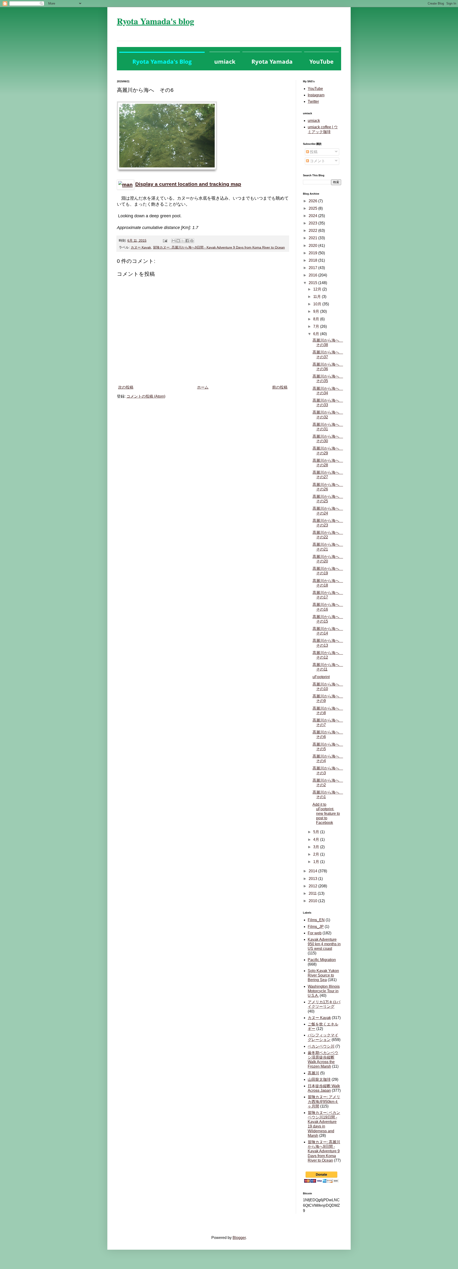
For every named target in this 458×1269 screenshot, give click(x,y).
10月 (317, 304)
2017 (313, 268)
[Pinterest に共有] (191, 240)
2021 (313, 238)
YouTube (315, 89)
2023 (313, 223)
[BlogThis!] (178, 240)
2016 (313, 275)
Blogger (239, 1238)
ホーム (202, 387)
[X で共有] (182, 240)
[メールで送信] (173, 240)
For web (315, 933)
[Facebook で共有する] (187, 240)
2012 (313, 886)
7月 (316, 326)
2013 (313, 879)
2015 (313, 283)
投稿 (313, 152)
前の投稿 (279, 387)
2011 (313, 893)
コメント (317, 161)
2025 (313, 208)
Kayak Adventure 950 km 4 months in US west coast (324, 944)
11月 (317, 297)
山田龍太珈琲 (319, 1079)
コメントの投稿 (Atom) (145, 396)
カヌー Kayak (141, 247)
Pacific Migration (322, 960)
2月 (316, 854)
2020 (313, 246)
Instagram (316, 95)
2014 (313, 871)
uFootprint (321, 677)
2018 (313, 260)
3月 (316, 847)
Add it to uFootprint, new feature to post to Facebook (326, 813)
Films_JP (316, 927)
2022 (313, 231)
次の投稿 (125, 387)
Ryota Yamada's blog (155, 21)
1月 (316, 862)
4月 (316, 839)
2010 (313, 901)
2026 (313, 201)
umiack (314, 121)
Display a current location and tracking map (188, 184)
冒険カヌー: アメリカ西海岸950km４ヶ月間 (324, 1101)
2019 (313, 253)
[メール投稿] (164, 240)
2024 (313, 216)
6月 (316, 334)
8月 (316, 319)
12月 (317, 289)
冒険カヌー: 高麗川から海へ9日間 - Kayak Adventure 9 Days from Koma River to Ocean (219, 247)
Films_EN (316, 920)
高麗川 (313, 1073)
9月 (316, 311)
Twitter (313, 101)
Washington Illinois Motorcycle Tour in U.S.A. (324, 991)
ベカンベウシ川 (321, 1046)
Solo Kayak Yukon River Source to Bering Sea (323, 975)
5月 (316, 832)
